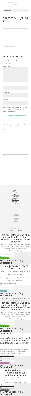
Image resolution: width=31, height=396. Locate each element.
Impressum (15, 202)
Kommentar (7, 66)
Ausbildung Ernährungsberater (15, 191)
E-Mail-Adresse (8, 92)
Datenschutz (15, 203)
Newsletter (15, 200)
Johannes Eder (18, 230)
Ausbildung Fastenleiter (15, 195)
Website (5, 100)
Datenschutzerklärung (15, 300)
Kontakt (15, 198)
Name (5, 85)
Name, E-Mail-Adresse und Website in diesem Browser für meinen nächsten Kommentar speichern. (15, 109)
